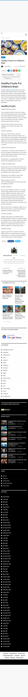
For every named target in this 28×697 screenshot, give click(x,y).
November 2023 (7, 558)
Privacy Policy (6, 485)
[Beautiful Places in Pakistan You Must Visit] (4, 433)
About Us (5, 476)
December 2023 (7, 556)
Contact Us (5, 478)
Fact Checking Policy (7, 483)
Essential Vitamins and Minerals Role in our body (7, 272)
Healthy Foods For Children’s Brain (11, 77)
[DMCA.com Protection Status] (5, 409)
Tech (4, 386)
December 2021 (7, 613)
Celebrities (5, 352)
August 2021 (6, 623)
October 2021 (6, 618)
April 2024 (5, 545)
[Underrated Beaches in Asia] (4, 428)
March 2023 (6, 574)
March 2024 (6, 548)
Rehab (4, 380)
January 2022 (6, 610)
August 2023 (6, 566)
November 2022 (7, 584)
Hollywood (5, 365)
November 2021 (7, 615)
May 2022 (5, 600)
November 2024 (7, 527)
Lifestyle (5, 370)
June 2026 (5, 499)
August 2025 (6, 507)
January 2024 (6, 553)
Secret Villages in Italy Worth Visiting (17, 437)
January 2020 (6, 646)
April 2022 (5, 602)
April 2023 (5, 571)
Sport (4, 383)
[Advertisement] (14, 16)
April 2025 (5, 517)
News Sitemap (19, 657)
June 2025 (5, 512)
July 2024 (5, 538)
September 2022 (7, 589)
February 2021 (6, 638)
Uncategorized (6, 396)
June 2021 (5, 628)
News (4, 375)
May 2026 (5, 502)
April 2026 (5, 504)
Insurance (5, 367)
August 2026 (6, 496)
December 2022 (7, 582)
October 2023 (6, 561)
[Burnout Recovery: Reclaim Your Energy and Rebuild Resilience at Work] (8, 308)
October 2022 (6, 587)
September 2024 (7, 532)
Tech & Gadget (6, 388)
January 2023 (6, 579)
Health (3, 57)
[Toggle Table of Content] (17, 75)
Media (4, 373)
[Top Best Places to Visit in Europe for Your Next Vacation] (4, 456)
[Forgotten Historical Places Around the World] (4, 422)
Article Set (5, 653)
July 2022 (5, 594)
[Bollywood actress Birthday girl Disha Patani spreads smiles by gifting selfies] (4, 461)
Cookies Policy (6, 480)
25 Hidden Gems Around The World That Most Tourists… (16, 443)
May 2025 (5, 514)
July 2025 (5, 509)
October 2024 (6, 530)
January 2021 (6, 641)
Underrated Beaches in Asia (15, 426)
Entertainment (6, 355)
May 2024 (5, 543)
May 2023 (5, 569)
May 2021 (5, 631)
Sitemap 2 (12, 657)
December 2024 (7, 525)
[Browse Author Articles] (14, 250)
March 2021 (6, 636)
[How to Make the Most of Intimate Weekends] (8, 290)
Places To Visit (6, 378)
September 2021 (7, 620)
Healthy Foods (8, 78)
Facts (4, 357)
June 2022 (5, 597)
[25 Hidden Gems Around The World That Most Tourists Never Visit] (4, 444)
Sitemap (7, 657)
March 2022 (6, 605)
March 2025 (6, 520)
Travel (4, 391)
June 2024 (5, 540)
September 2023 (7, 563)
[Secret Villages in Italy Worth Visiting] (4, 439)
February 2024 (6, 551)
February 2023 (6, 576)
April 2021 (5, 633)
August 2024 (6, 535)
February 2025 (6, 522)
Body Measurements (8, 349)
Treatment (5, 393)
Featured (5, 360)
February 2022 (6, 607)
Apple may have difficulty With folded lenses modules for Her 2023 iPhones (21, 273)
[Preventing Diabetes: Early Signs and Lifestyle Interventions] (20, 308)
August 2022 (6, 592)
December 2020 (7, 644)
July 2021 (5, 625)
